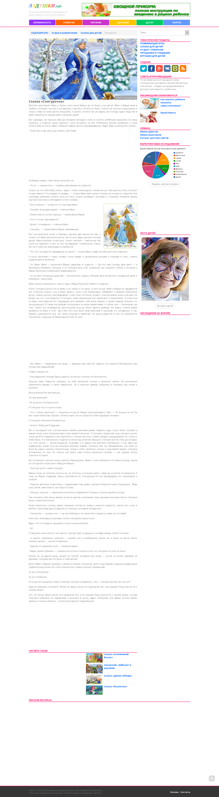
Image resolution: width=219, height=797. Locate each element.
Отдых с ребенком (151, 49)
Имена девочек (149, 131)
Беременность (42, 22)
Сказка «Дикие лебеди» (118, 675)
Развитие (69, 22)
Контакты (185, 792)
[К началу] (212, 779)
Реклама (174, 792)
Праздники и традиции (155, 52)
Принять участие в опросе (165, 184)
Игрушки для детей (152, 55)
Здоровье (123, 22)
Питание (96, 22)
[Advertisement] (83, 155)
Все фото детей (165, 305)
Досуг (150, 22)
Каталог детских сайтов (154, 137)
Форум (176, 22)
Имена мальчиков (150, 134)
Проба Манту (168, 112)
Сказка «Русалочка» (115, 686)
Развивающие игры (152, 43)
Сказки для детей (151, 46)
